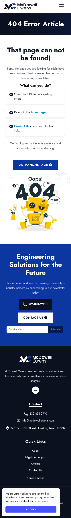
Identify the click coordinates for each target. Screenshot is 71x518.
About (35, 450)
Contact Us (21, 126)
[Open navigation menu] (62, 6)
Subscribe (55, 329)
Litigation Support (35, 457)
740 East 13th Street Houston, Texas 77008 (38, 428)
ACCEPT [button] (31, 509)
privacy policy (41, 501)
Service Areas (35, 478)
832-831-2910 (37, 304)
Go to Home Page (33, 165)
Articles (35, 463)
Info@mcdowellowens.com (38, 420)
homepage (38, 112)
